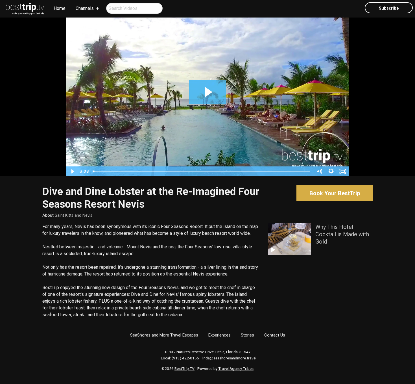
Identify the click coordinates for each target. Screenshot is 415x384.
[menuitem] (25, 8)
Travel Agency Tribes (236, 368)
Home (59, 8)
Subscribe (389, 8)
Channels (85, 8)
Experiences (219, 335)
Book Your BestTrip (334, 193)
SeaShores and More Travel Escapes (164, 335)
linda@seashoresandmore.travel (229, 358)
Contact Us (274, 335)
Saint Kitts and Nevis (73, 215)
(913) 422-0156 (185, 358)
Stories (247, 335)
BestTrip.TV (184, 368)
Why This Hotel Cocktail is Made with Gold (342, 234)
